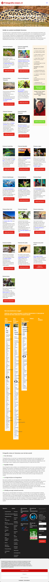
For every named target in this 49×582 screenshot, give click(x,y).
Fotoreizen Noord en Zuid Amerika (16, 527)
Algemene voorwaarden (7, 546)
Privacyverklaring (27, 580)
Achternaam (41, 531)
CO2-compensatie (7, 519)
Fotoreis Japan (36, 166)
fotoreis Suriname (8, 63)
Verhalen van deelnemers (7, 534)
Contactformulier (7, 511)
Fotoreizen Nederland (16, 515)
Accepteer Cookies (24, 570)
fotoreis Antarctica (39, 227)
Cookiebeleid (21, 580)
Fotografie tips (6, 531)
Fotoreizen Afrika (16, 532)
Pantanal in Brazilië (22, 126)
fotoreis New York (8, 221)
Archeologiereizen (16, 552)
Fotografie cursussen (16, 543)
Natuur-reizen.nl (6, 292)
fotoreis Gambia (7, 258)
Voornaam (41, 526)
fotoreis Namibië (26, 158)
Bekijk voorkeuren (24, 577)
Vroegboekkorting (7, 516)
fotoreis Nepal (38, 189)
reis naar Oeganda (24, 230)
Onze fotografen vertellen (7, 539)
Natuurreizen (16, 550)
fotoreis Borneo (23, 189)
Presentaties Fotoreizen (16, 556)
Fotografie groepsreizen (16, 540)
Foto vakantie (15, 536)
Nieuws (6, 542)
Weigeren (25, 574)
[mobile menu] (47, 3)
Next (8, 380)
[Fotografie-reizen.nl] (11, 3)
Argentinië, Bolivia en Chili (24, 61)
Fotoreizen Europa (16, 518)
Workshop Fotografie (16, 547)
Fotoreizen (16, 511)
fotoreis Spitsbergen (8, 189)
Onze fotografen (7, 527)
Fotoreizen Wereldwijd (16, 522)
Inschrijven (42, 541)
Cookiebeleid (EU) (7, 552)
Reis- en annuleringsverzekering (7, 523)
